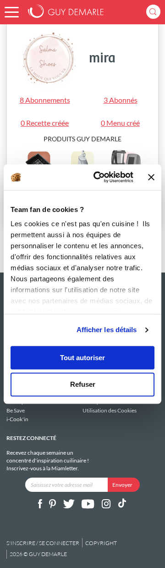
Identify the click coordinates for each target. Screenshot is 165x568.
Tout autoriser (82, 358)
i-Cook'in (17, 419)
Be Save (15, 410)
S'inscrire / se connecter (42, 543)
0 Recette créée (45, 122)
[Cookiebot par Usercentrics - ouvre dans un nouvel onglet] (98, 177)
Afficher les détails (107, 330)
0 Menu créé (120, 122)
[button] (12, 12)
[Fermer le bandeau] (151, 177)
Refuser (82, 385)
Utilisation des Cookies (109, 410)
